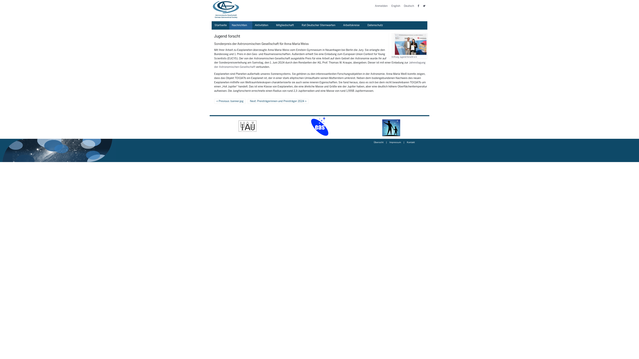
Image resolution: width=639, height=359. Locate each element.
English (395, 6)
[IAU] (248, 126)
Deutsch (409, 6)
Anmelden (381, 6)
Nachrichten (239, 25)
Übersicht (379, 143)
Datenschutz (375, 25)
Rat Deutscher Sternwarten (318, 25)
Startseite (220, 25)
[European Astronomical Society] (319, 126)
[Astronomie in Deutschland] (391, 126)
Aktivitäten (261, 25)
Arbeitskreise (351, 25)
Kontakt (411, 143)
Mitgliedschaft (285, 25)
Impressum (395, 143)
